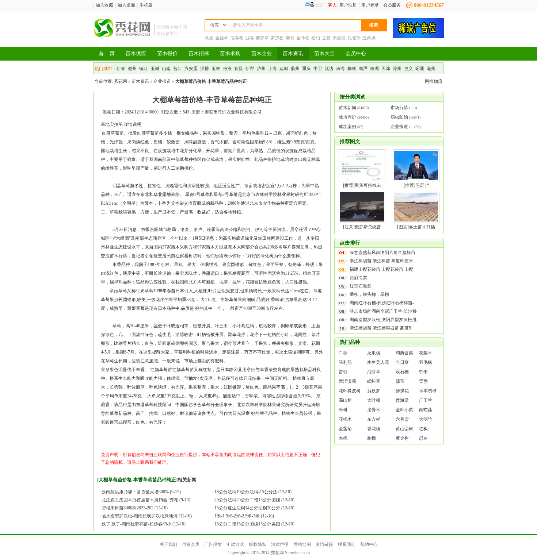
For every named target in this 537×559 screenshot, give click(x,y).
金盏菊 (345, 428)
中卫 (317, 68)
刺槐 (371, 438)
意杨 (209, 38)
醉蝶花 (402, 390)
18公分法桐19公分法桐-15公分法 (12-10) (253, 491)
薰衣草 (262, 38)
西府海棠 (358, 277)
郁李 (423, 371)
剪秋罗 (373, 390)
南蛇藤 (425, 409)
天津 (385, 68)
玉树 (155, 68)
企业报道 (162, 81)
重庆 (306, 68)
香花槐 (373, 428)
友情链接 (324, 544)
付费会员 (190, 544)
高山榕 (345, 400)
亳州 (431, 68)
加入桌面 (126, 5)
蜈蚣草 (373, 381)
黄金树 (402, 438)
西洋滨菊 (347, 381)
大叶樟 (373, 400)
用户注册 (348, 5)
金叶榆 (302, 38)
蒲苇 (400, 381)
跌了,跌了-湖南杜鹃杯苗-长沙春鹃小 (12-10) (144, 524)
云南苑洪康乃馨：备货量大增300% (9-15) (141, 491)
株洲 (374, 68)
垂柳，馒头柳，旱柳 (369, 294)
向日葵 (402, 362)
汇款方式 (235, 544)
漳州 (397, 68)
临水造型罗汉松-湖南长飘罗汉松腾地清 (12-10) (147, 515)
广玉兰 (425, 400)
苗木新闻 (347, 107)
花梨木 (425, 352)
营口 (177, 68)
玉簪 (326, 38)
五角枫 (369, 38)
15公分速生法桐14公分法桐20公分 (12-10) (254, 507)
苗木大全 (324, 53)
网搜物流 (433, 81)
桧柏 (315, 38)
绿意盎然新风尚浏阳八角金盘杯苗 (382, 252)
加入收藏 (104, 5)
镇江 (143, 68)
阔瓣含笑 (404, 352)
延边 (329, 68)
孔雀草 (354, 38)
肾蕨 (423, 381)
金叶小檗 (404, 409)
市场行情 (399, 107)
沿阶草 (373, 371)
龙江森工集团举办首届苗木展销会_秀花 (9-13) (146, 499)
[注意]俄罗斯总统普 (362, 227)
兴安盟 (191, 68)
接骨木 (373, 409)
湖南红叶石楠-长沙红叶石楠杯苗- (382, 302)
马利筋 (345, 362)
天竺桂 (339, 38)
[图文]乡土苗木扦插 (416, 227)
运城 (283, 68)
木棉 (343, 438)
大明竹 (425, 419)
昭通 (419, 68)
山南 (166, 68)
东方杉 (373, 419)
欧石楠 (402, 371)
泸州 (261, 68)
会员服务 (392, 5)
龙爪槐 (373, 352)
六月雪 (402, 419)
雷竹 (343, 371)
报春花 (236, 38)
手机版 (146, 5)
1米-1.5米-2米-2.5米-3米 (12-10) (244, 515)
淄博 (204, 68)
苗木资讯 (293, 53)
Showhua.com (297, 552)
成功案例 (347, 126)
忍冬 (423, 438)
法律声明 (280, 544)
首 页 (107, 53)
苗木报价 (167, 53)
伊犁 (249, 68)
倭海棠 (402, 400)
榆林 (351, 68)
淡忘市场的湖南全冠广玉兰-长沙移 (383, 311)
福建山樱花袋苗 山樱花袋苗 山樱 (381, 269)
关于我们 (168, 544)
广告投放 (213, 544)
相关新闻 (187, 479)
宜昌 (238, 68)
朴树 (343, 409)
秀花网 (120, 81)
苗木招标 (198, 53)
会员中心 (356, 53)
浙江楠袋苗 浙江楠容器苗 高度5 (380, 328)
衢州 (295, 68)
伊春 (121, 68)
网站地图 (302, 544)
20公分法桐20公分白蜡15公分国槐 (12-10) (254, 499)
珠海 (340, 68)
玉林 (216, 68)
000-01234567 (429, 5)
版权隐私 (257, 544)
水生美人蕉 (378, 362)
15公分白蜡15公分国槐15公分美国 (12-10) (254, 524)
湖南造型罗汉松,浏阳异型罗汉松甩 (383, 319)
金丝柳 (221, 38)
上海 (272, 68)
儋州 (132, 68)
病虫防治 (399, 117)
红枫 (423, 428)
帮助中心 (369, 544)
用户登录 (370, 5)
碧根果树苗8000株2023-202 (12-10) (135, 507)
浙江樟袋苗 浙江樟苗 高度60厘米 (381, 260)
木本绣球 (428, 390)
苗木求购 (230, 53)
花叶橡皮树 (350, 390)
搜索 (373, 25)
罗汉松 (277, 38)
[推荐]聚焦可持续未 (362, 185)
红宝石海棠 (361, 286)
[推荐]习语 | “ (416, 185)
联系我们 (346, 544)
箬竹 (290, 38)
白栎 (343, 352)
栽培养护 (347, 117)
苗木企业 (261, 53)
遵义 (408, 68)
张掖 (227, 68)
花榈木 (345, 419)
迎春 (249, 38)
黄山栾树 (404, 428)
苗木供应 (136, 53)
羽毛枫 (425, 362)
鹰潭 (363, 68)
